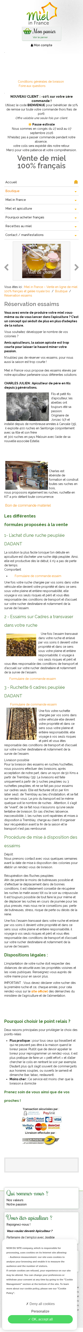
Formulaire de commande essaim (38, 576)
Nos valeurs (15, 1200)
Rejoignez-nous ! (18, 1224)
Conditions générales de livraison (41, 81)
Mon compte (42, 45)
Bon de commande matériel (28, 505)
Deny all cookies (42, 1304)
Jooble (50, 1237)
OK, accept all (42, 1319)
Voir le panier (40, 37)
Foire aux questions (32, 86)
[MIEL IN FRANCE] (41, 13)
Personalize (40, 1311)
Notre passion (17, 1204)
